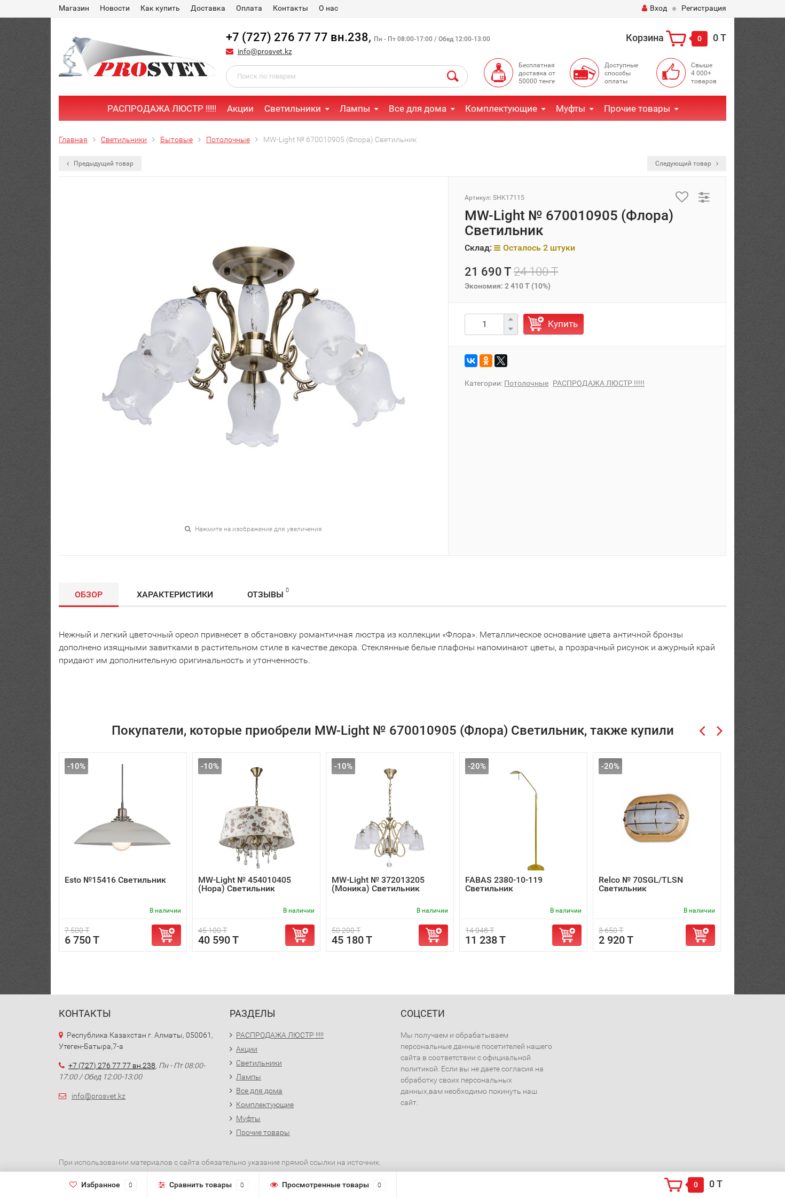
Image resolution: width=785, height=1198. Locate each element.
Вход (658, 8)
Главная (73, 139)
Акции (240, 108)
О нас (328, 8)
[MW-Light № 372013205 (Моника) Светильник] (389, 817)
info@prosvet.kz (265, 51)
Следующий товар (684, 163)
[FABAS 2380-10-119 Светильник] (523, 817)
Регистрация (703, 8)
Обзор (89, 594)
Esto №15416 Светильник (115, 880)
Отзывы (268, 593)
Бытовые (176, 139)
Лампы (355, 108)
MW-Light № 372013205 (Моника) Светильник (378, 884)
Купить (563, 323)
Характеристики (175, 594)
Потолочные (228, 139)
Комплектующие (501, 108)
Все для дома (417, 108)
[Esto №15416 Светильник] (122, 817)
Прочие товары (637, 108)
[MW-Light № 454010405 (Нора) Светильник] (256, 817)
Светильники (292, 108)
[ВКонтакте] (471, 360)
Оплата (249, 8)
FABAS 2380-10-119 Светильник (504, 884)
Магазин (74, 8)
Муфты (570, 108)
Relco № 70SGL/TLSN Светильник (641, 884)
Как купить (160, 8)
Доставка (208, 8)
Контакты (290, 8)
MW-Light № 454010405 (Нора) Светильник (244, 884)
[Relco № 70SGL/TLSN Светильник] (656, 817)
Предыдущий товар (103, 163)
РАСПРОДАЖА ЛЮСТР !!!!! (161, 108)
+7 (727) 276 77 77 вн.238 (297, 37)
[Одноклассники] (486, 360)
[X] (500, 360)
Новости (115, 8)
